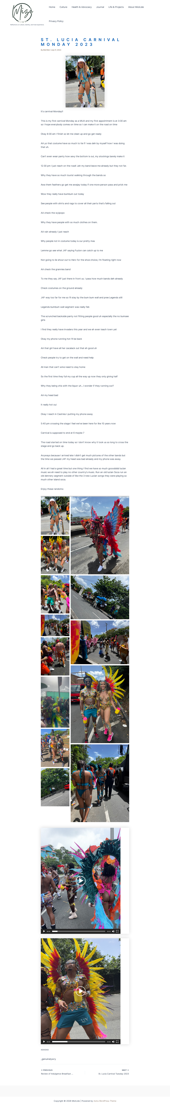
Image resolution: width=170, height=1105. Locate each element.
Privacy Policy (56, 21)
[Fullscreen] (117, 931)
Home (52, 7)
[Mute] (113, 931)
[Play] (44, 931)
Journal (100, 7)
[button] (81, 881)
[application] (80, 881)
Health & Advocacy (82, 7)
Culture (63, 7)
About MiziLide (136, 7)
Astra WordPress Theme (105, 1101)
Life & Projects (116, 7)
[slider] (78, 931)
